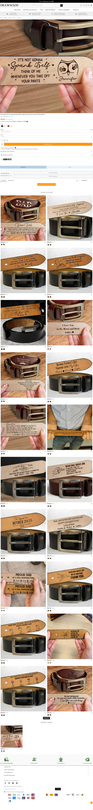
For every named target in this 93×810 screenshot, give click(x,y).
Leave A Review (53, 172)
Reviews (23, 167)
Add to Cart (48, 144)
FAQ (69, 167)
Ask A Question (53, 176)
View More (46, 718)
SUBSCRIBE (57, 789)
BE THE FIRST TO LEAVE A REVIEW (46, 184)
